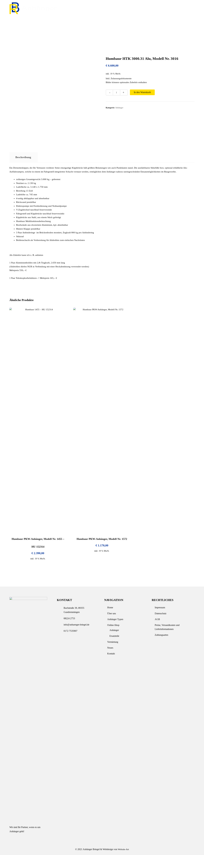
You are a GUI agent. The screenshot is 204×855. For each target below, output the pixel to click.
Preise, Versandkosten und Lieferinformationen (167, 627)
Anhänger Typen (62, 21)
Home (21, 21)
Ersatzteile (114, 636)
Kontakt (148, 21)
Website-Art (123, 849)
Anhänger (119, 108)
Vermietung (112, 21)
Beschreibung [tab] (23, 157)
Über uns (38, 21)
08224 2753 (148, 9)
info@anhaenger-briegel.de (179, 9)
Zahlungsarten (161, 635)
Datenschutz (160, 613)
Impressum (160, 607)
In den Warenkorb (142, 92)
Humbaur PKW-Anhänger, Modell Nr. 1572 (102, 538)
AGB (157, 619)
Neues (131, 21)
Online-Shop (88, 21)
